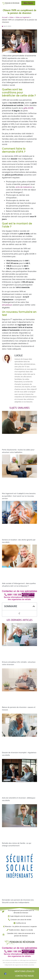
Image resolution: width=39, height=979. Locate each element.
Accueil (5, 17)
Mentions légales (24, 971)
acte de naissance (24, 187)
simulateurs (7, 305)
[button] (34, 606)
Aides (11, 17)
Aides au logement (23, 17)
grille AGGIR (28, 108)
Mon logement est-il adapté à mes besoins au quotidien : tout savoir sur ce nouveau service (19, 495)
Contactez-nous (24, 976)
